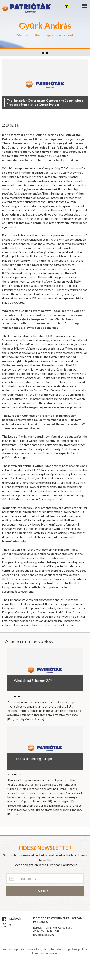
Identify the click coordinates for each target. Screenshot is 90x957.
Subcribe (45, 891)
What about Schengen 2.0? (33, 680)
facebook (15, 918)
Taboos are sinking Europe (33, 759)
